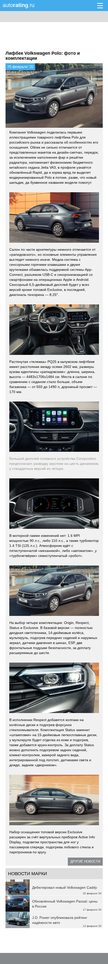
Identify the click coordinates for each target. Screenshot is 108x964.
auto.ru (18, 5)
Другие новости (85, 861)
